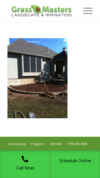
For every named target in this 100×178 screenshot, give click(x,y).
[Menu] (85, 10)
